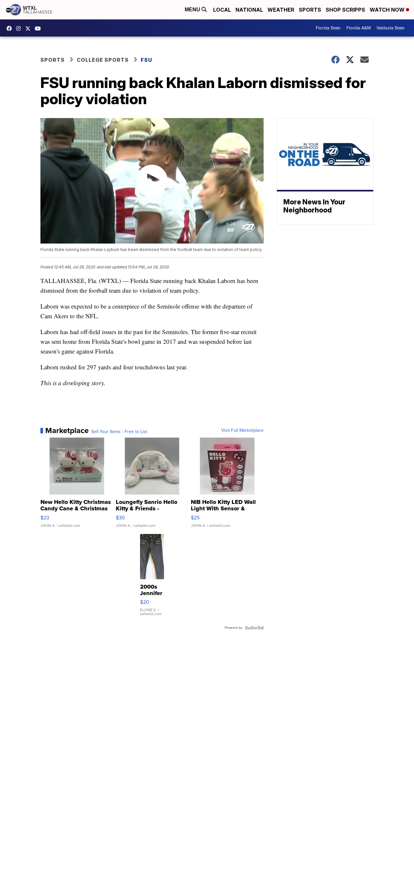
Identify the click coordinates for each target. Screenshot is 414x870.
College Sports (103, 60)
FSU (146, 60)
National (249, 9)
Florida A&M (358, 28)
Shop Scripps (345, 9)
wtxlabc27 (20, 28)
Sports (310, 9)
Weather (280, 9)
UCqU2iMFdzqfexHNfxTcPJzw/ (39, 28)
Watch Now (388, 9)
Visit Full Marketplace (242, 430)
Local (222, 9)
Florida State (328, 28)
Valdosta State (390, 28)
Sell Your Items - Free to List (119, 432)
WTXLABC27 (10, 28)
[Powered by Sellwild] (254, 627)
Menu (193, 9)
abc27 (29, 28)
